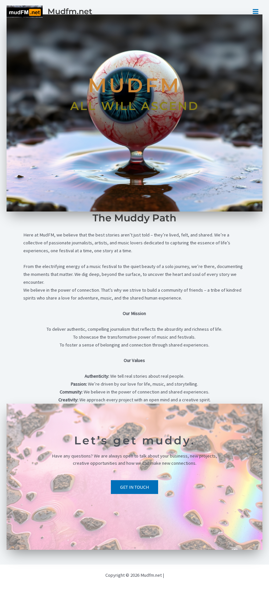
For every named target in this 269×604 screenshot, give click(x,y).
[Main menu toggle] (255, 11)
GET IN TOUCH (134, 487)
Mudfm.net (70, 11)
